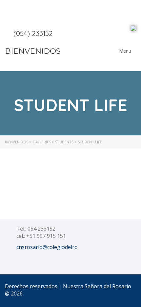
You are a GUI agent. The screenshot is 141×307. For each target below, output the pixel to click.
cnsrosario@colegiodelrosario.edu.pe (62, 247)
